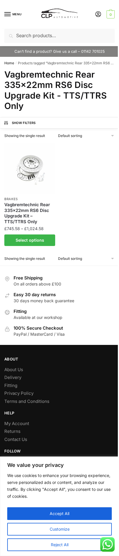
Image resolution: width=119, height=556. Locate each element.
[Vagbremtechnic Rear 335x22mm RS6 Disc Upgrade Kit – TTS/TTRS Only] (29, 168)
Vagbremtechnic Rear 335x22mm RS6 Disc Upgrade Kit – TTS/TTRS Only (27, 213)
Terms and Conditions (26, 401)
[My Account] (98, 14)
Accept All (59, 513)
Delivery (12, 377)
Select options (30, 240)
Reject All (59, 544)
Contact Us (15, 439)
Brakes (11, 199)
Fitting (10, 385)
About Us (13, 369)
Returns (12, 431)
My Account (16, 423)
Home (9, 63)
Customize (60, 529)
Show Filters (24, 123)
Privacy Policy (19, 393)
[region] (59, 506)
